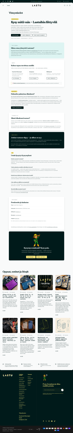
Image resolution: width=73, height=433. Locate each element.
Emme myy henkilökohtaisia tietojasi (22, 405)
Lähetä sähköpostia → (26, 35)
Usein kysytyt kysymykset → (39, 35)
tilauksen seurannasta (50, 126)
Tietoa (29, 385)
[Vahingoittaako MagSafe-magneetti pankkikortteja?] (62, 325)
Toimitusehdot (22, 387)
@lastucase (17, 218)
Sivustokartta (21, 402)
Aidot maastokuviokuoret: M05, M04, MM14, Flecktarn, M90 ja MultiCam (61, 297)
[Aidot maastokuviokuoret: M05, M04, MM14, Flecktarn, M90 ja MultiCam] (62, 282)
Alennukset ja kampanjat (21, 398)
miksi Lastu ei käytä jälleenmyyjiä (22, 192)
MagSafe (29, 380)
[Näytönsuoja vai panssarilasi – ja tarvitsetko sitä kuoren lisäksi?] (45, 325)
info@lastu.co (18, 211)
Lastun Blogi (21, 383)
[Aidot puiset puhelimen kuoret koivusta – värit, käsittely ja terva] (10, 325)
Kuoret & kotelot (29, 383)
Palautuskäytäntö (5, 429)
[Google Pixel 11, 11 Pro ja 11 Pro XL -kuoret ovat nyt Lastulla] (27, 282)
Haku (20, 400)
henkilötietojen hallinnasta (52, 227)
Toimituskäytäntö (19, 429)
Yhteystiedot (21, 377)
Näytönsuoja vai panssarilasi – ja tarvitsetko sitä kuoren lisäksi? (43, 340)
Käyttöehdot (15, 429)
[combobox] (59, 1)
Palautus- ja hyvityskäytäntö (22, 385)
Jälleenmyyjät (22, 381)
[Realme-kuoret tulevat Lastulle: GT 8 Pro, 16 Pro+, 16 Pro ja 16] (45, 282)
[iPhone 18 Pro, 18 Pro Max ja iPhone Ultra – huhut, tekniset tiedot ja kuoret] (27, 325)
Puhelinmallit (30, 378)
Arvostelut (21, 379)
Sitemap (20, 408)
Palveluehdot (21, 391)
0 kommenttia (13, 292)
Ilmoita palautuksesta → (17, 107)
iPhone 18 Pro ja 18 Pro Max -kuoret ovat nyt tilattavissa (9, 296)
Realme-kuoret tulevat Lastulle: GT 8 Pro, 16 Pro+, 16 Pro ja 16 (45, 296)
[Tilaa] (62, 390)
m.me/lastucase (34, 50)
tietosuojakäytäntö (33, 227)
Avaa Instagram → (33, 78)
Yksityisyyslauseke (22, 389)
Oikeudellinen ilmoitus (21, 393)
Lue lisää (4, 310)
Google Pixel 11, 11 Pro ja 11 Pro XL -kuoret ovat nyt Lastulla (26, 297)
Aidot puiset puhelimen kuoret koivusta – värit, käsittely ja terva (10, 340)
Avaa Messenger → (15, 35)
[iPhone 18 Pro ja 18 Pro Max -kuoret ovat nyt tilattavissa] (10, 282)
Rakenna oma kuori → (41, 256)
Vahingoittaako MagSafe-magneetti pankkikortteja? (61, 339)
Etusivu (29, 377)
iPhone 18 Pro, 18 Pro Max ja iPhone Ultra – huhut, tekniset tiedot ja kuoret (27, 340)
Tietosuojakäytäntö (10, 429)
